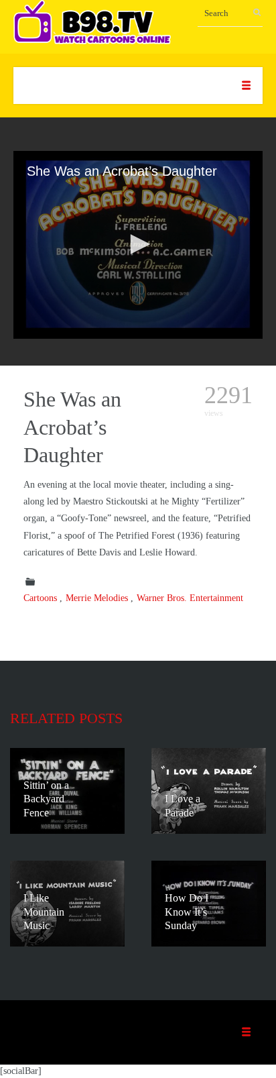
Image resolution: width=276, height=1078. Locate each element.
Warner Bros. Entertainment (190, 598)
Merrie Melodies (97, 598)
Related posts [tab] (66, 718)
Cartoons (40, 598)
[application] (138, 245)
